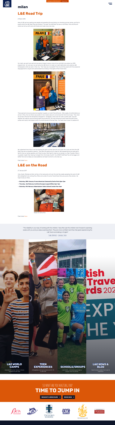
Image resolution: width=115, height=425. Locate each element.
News (25, 160)
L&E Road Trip (30, 13)
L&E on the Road (32, 165)
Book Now (68, 397)
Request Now (64, 1)
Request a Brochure (49, 397)
